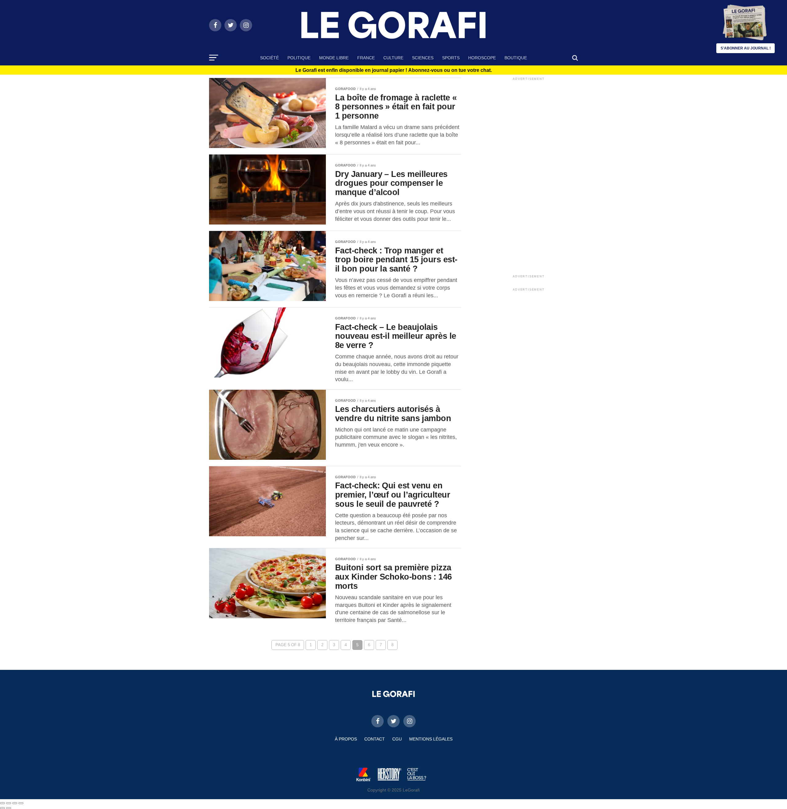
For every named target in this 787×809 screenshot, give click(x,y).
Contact (374, 739)
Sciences (422, 57)
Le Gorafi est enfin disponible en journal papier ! (393, 70)
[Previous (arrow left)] (2, 808)
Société (269, 57)
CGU (397, 739)
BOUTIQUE (515, 57)
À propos (346, 739)
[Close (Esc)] (2, 803)
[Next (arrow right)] (8, 808)
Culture (393, 57)
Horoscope (482, 57)
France (366, 57)
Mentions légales (431, 739)
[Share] (8, 803)
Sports (451, 57)
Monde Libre (334, 57)
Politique (298, 57)
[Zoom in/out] (20, 803)
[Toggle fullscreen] (14, 803)
